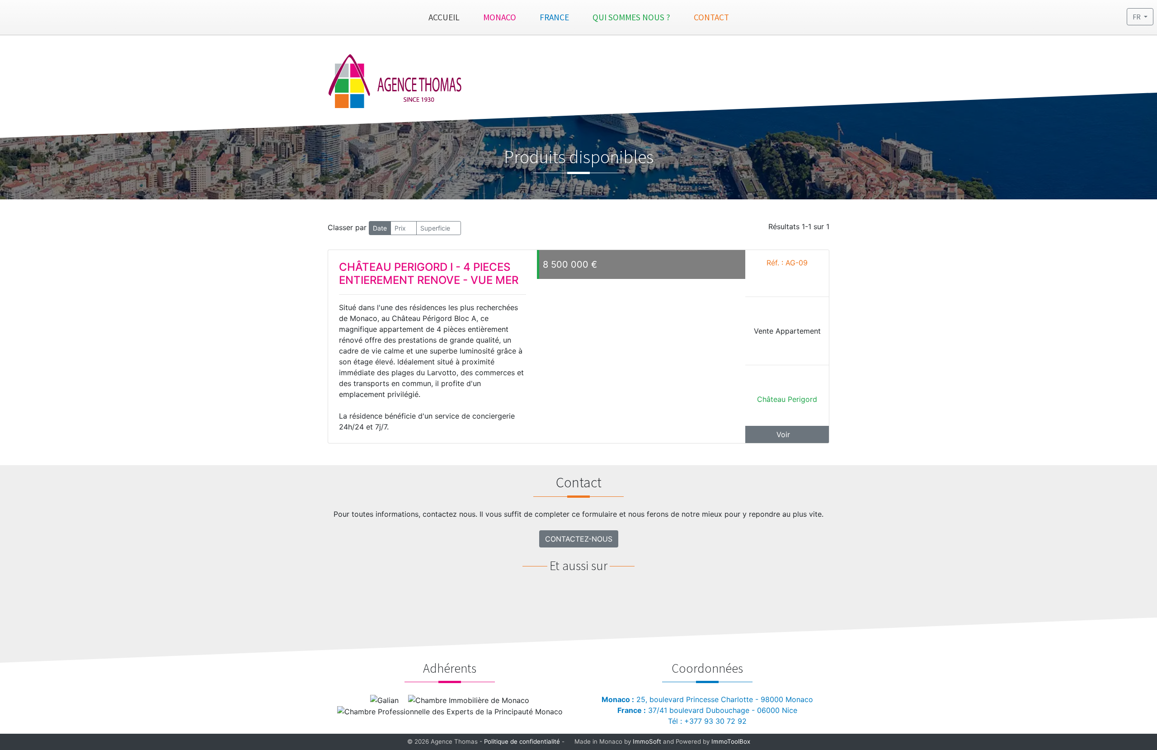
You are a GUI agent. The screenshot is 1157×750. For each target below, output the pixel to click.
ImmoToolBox (730, 741)
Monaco (499, 17)
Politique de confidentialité (522, 741)
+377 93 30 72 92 (715, 721)
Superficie (436, 228)
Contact (711, 17)
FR (1137, 16)
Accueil (444, 17)
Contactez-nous (578, 538)
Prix (401, 228)
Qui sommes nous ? (631, 17)
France (554, 17)
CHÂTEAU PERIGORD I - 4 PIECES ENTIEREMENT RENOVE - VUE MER (428, 273)
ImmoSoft (647, 741)
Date (380, 228)
